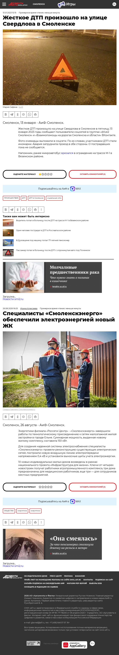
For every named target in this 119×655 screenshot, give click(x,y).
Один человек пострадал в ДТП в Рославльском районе (43, 230)
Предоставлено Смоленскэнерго (19, 409)
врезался (67, 153)
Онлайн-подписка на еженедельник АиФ (44, 583)
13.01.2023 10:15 (9, 13)
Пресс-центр (56, 576)
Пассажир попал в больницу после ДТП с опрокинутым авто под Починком (53, 250)
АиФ (21, 107)
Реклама (68, 576)
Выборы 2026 (95, 583)
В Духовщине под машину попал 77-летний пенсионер (42, 240)
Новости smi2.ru (13, 299)
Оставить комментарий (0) (93, 174)
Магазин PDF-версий (77, 583)
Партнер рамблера (51, 643)
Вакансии (80, 576)
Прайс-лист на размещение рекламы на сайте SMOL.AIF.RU (52, 580)
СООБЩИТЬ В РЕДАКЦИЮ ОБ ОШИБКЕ (41, 587)
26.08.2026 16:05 (10, 308)
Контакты (88, 580)
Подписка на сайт (104, 580)
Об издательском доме (35, 576)
